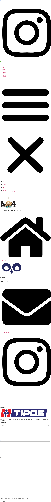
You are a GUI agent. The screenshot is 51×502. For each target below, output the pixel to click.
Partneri (4, 75)
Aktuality (4, 69)
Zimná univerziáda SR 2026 (8, 78)
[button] (25, 130)
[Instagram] (26, 60)
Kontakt (4, 76)
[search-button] (1, 196)
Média (3, 73)
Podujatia (4, 70)
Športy (4, 72)
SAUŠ (3, 67)
